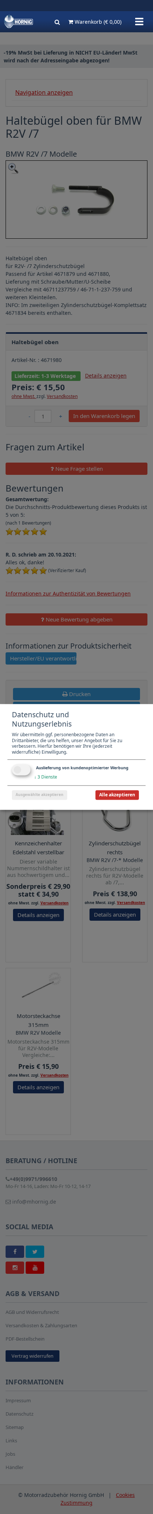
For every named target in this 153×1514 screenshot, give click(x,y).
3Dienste (45, 777)
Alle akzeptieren (117, 795)
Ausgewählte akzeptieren (40, 794)
